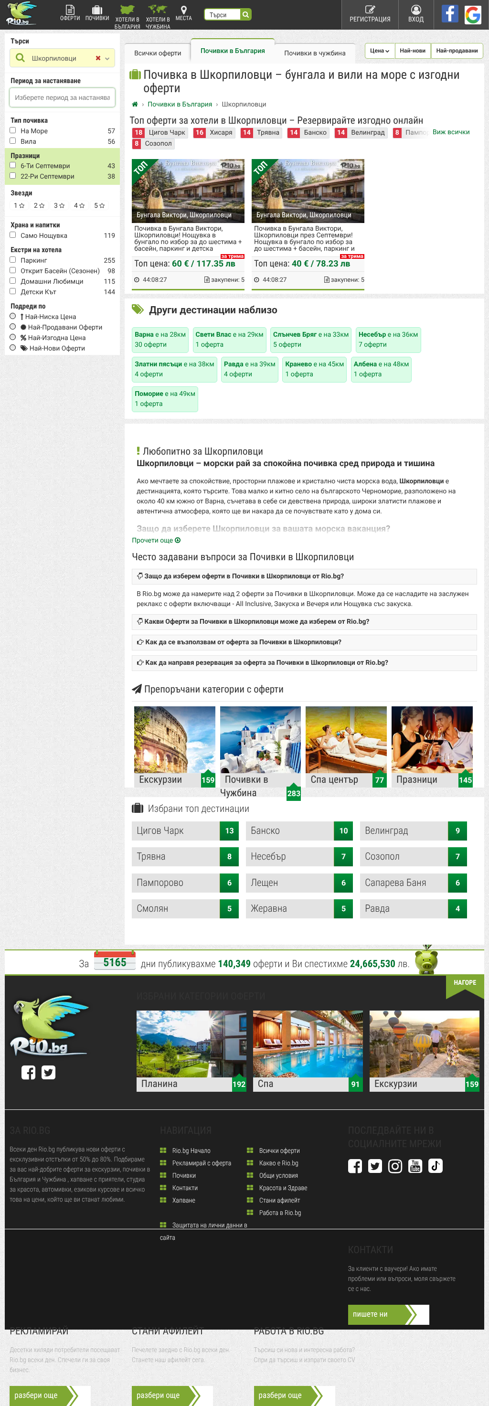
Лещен (298, 883)
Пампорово (184, 883)
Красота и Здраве (283, 1188)
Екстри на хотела (36, 249)
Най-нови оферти (56, 348)
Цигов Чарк (167, 133)
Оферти (70, 18)
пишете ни (370, 1314)
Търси (20, 41)
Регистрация (370, 19)
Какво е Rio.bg (278, 1163)
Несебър (298, 857)
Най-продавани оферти (64, 327)
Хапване (183, 1200)
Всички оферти (157, 53)
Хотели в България (127, 22)
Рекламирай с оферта (201, 1163)
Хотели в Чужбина (158, 22)
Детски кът (38, 292)
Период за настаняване (46, 80)
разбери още (35, 1395)
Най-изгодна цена (55, 338)
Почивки (97, 18)
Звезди (21, 193)
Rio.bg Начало (191, 1151)
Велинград (368, 133)
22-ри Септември (47, 177)
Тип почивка (29, 120)
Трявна (268, 133)
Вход (416, 19)
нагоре (465, 983)
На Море (34, 131)
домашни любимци (52, 282)
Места (184, 18)
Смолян (184, 909)
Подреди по (28, 306)
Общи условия (278, 1176)
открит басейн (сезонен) (60, 271)
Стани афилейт (279, 1200)
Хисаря (221, 133)
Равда (412, 909)
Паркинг (34, 261)
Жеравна (298, 909)
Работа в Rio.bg (279, 1213)
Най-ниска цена (49, 317)
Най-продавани (457, 50)
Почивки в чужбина (315, 53)
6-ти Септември (45, 166)
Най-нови (413, 50)
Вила (28, 142)
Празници (25, 155)
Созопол (158, 144)
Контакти (184, 1188)
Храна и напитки (35, 225)
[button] (379, 50)
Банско (315, 133)
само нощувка (44, 236)
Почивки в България (233, 51)
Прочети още (153, 540)
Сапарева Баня (412, 883)
